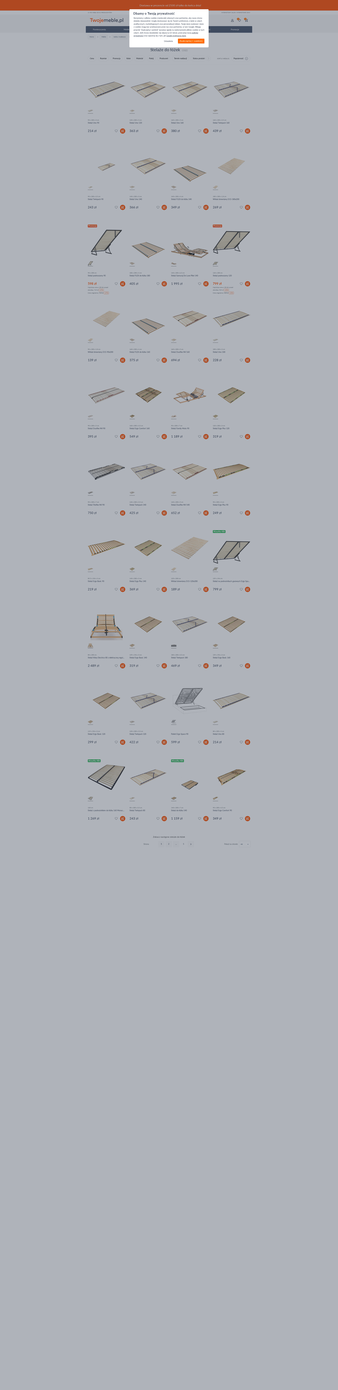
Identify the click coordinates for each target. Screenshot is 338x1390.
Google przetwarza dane (176, 36)
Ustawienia (168, 41)
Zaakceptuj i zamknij (191, 41)
